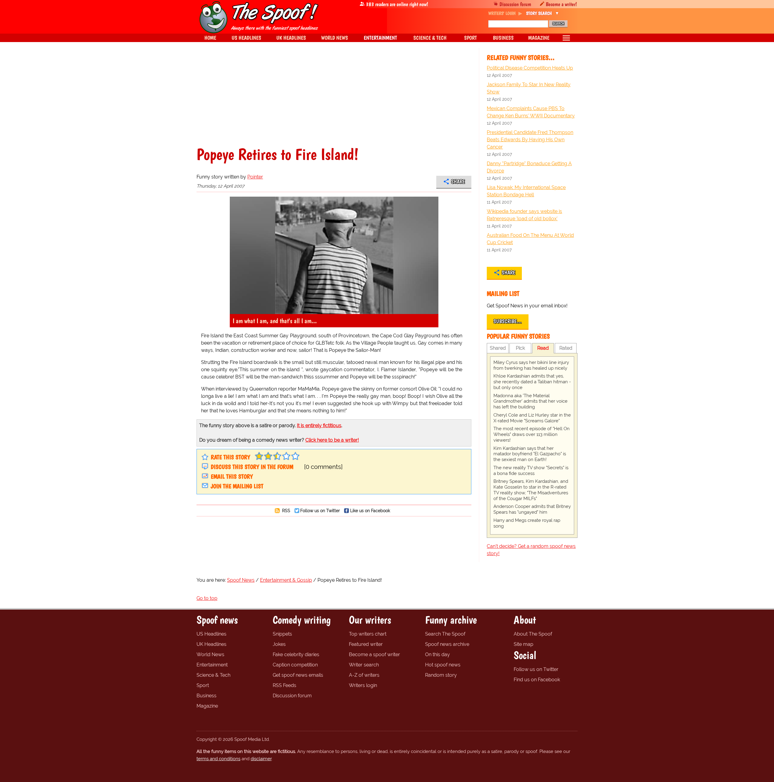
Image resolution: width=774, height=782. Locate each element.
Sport (203, 685)
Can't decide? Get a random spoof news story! (531, 549)
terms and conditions (218, 758)
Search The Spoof (445, 634)
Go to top (207, 598)
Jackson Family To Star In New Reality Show (529, 88)
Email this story (232, 476)
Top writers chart (367, 634)
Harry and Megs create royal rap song (526, 523)
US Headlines (211, 634)
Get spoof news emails (298, 675)
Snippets (282, 634)
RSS (285, 510)
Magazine (207, 706)
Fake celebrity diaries (296, 654)
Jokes (279, 644)
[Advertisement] (334, 101)
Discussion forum (515, 4)
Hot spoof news (442, 665)
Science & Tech (213, 675)
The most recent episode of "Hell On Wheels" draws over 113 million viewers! (531, 434)
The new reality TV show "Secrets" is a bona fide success (530, 470)
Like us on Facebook (370, 510)
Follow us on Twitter (320, 510)
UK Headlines (211, 644)
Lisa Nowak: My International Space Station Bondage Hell (526, 191)
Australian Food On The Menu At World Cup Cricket (530, 238)
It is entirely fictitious (319, 425)
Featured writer (366, 644)
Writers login (363, 685)
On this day (437, 654)
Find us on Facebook (537, 679)
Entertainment (212, 665)
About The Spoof (533, 634)
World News (210, 654)
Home (210, 37)
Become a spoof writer (374, 654)
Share (458, 181)
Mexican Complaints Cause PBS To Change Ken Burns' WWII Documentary (531, 112)
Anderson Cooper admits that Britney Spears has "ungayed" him (532, 509)
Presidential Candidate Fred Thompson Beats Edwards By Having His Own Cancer (530, 139)
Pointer (255, 177)
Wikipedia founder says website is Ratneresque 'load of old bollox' (524, 214)
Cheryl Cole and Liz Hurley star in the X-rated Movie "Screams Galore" (532, 418)
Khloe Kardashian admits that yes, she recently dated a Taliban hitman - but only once (532, 381)
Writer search (364, 665)
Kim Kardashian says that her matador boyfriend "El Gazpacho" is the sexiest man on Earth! (529, 454)
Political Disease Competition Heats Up (530, 68)
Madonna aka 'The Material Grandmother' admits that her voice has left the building (530, 401)
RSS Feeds (284, 685)
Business (206, 696)
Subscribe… (507, 321)
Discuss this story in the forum (252, 466)
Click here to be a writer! (332, 440)
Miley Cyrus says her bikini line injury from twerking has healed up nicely (531, 365)
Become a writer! (561, 4)
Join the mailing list (237, 486)
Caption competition (295, 665)
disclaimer (261, 758)
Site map (523, 644)
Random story (441, 675)
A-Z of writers (364, 675)
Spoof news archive (447, 644)
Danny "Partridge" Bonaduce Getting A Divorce (529, 167)
